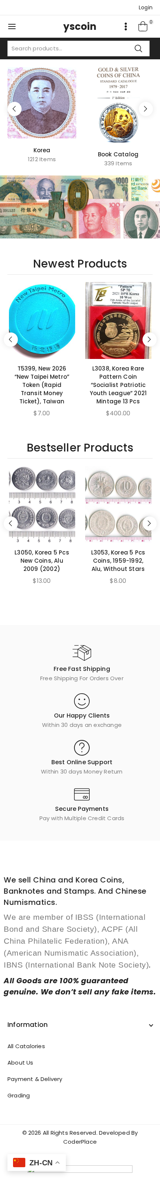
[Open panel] (11, 26)
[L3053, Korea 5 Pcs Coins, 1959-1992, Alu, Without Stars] (118, 504)
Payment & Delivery (35, 1079)
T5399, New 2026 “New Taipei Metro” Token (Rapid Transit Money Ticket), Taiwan (42, 385)
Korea (42, 150)
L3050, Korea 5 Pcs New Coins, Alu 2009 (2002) (42, 561)
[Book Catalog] (118, 104)
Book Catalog (118, 154)
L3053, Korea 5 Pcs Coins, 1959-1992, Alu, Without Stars (118, 561)
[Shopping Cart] (143, 26)
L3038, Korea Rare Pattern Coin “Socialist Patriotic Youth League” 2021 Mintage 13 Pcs (118, 385)
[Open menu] (125, 26)
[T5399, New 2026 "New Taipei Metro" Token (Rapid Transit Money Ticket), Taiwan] (42, 320)
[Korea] (41, 102)
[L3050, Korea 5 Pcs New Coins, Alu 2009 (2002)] (42, 504)
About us (20, 1062)
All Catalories (26, 1046)
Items (42, 159)
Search (138, 48)
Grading (18, 1095)
